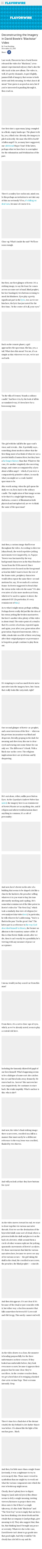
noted (4, 803)
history (15, 461)
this (16, 603)
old (6, 146)
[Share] (9, 52)
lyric (23, 300)
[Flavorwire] (15, 3)
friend (11, 146)
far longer (7, 461)
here (25, 914)
